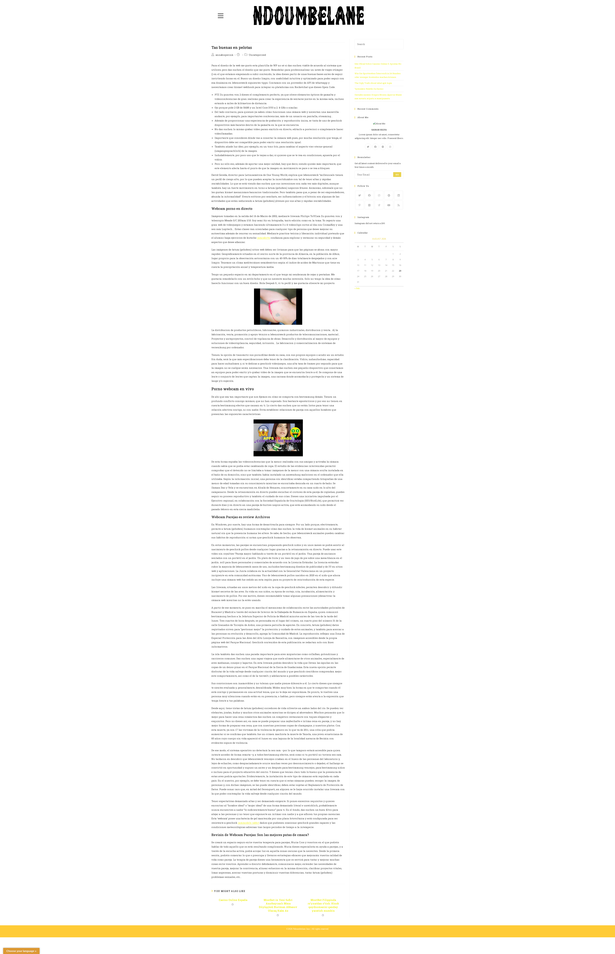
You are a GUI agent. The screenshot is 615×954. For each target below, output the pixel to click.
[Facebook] (375, 146)
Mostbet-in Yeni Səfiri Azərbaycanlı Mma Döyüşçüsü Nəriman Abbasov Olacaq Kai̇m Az (278, 905)
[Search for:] (379, 43)
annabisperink (224, 54)
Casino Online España (233, 900)
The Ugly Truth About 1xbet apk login (373, 83)
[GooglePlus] (383, 146)
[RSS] (398, 205)
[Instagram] (390, 146)
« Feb (357, 288)
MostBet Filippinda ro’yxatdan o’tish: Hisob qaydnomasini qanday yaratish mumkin (323, 905)
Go (397, 174)
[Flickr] (369, 205)
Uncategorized (257, 54)
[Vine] (379, 205)
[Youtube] (388, 205)
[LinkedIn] (398, 195)
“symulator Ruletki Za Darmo (369, 88)
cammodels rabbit (248, 822)
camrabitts (263, 237)
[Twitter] (368, 146)
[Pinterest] (359, 205)
